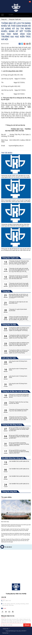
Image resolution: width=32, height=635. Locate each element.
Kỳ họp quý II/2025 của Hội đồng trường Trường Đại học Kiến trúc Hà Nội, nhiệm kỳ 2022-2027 (19, 429)
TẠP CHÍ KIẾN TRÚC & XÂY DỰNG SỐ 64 (19, 476)
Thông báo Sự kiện (9, 325)
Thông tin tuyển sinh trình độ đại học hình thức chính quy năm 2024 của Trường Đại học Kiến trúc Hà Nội (15, 529)
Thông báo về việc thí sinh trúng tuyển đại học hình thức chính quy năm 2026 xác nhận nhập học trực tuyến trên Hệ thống (18, 285)
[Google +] (9, 612)
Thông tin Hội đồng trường (12, 425)
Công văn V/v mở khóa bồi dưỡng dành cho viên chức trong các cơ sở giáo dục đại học (19, 396)
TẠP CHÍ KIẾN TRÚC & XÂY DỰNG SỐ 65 (19, 468)
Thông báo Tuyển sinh (15, 19)
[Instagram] (13, 612)
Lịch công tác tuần (9, 358)
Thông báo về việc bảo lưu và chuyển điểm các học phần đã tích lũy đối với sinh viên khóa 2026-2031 (18, 277)
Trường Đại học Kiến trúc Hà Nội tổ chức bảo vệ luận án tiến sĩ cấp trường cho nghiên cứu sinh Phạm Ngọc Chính (19, 337)
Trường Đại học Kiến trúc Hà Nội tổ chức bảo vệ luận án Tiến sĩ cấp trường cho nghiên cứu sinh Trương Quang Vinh (15, 535)
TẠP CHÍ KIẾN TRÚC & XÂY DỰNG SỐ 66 (19, 461)
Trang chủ (4, 19)
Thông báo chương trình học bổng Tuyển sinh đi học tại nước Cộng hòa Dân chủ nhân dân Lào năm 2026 (18, 418)
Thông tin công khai (9, 491)
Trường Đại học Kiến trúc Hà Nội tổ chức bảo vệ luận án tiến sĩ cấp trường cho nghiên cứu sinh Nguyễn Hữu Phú (19, 344)
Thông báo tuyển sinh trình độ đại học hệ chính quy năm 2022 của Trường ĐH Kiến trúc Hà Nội (16, 525)
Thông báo (6, 291)
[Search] (28, 14)
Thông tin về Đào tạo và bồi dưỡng (15, 391)
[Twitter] (6, 612)
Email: (4, 608)
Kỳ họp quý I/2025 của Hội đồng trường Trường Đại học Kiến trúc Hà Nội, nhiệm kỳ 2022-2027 (19, 437)
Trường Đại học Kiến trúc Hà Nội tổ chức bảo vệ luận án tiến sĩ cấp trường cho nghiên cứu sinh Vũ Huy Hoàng (19, 351)
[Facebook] (2, 612)
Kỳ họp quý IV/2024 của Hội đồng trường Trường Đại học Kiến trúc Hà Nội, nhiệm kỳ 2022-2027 (19, 444)
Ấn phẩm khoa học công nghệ (13, 458)
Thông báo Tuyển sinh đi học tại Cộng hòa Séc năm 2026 (18, 402)
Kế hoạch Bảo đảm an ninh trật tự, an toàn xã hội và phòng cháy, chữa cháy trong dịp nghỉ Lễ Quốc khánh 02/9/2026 (18, 296)
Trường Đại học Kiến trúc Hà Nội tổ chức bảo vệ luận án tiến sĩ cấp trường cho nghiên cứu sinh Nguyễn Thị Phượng (19, 329)
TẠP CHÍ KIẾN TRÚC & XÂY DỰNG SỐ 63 (19, 483)
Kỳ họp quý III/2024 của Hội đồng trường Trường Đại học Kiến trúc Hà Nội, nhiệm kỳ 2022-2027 (19, 452)
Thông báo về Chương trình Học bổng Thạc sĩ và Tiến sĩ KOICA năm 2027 (18, 410)
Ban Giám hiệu (5, 521)
